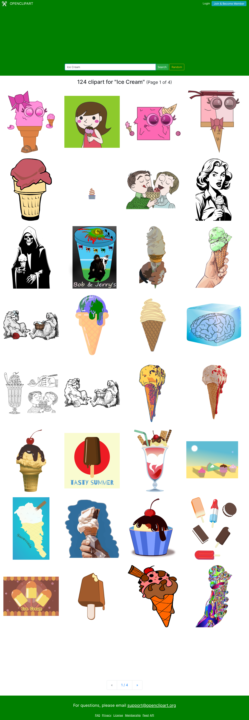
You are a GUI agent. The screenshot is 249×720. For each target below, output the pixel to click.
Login (206, 3)
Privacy (106, 715)
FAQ (97, 715)
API (152, 715)
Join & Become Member (229, 3)
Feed (146, 715)
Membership (133, 715)
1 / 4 (124, 685)
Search (162, 67)
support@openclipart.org (151, 705)
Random (177, 67)
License (118, 715)
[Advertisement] (124, 35)
